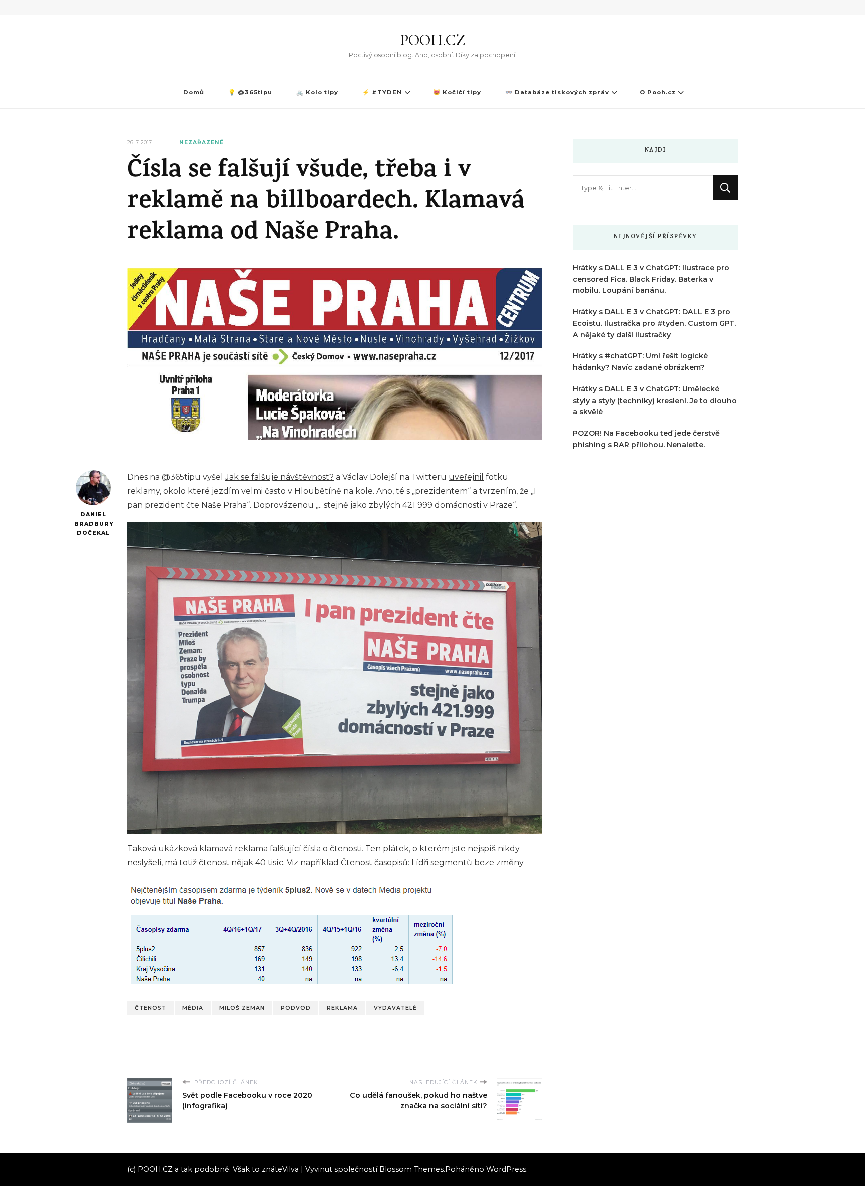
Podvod (296, 1008)
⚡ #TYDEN (382, 92)
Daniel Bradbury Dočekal (93, 523)
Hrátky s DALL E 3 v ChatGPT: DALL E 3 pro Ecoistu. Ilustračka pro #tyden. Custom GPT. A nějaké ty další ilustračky (654, 323)
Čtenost (150, 1008)
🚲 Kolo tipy (317, 92)
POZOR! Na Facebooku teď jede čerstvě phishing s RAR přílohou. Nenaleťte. (646, 439)
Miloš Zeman (242, 1008)
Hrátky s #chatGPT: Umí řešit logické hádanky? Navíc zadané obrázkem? (640, 361)
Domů (193, 92)
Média (192, 1008)
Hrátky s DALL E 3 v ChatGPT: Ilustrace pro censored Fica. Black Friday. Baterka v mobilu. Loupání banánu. (651, 279)
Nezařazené (201, 142)
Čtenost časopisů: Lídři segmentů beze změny (432, 862)
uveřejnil (466, 477)
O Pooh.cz (658, 92)
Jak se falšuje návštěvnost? (279, 477)
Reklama (342, 1008)
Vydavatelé (395, 1008)
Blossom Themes (411, 1169)
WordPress (506, 1169)
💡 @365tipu (250, 92)
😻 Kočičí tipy (457, 92)
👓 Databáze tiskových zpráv (557, 92)
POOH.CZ (432, 40)
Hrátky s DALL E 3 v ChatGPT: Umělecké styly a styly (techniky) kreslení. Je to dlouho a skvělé (655, 400)
